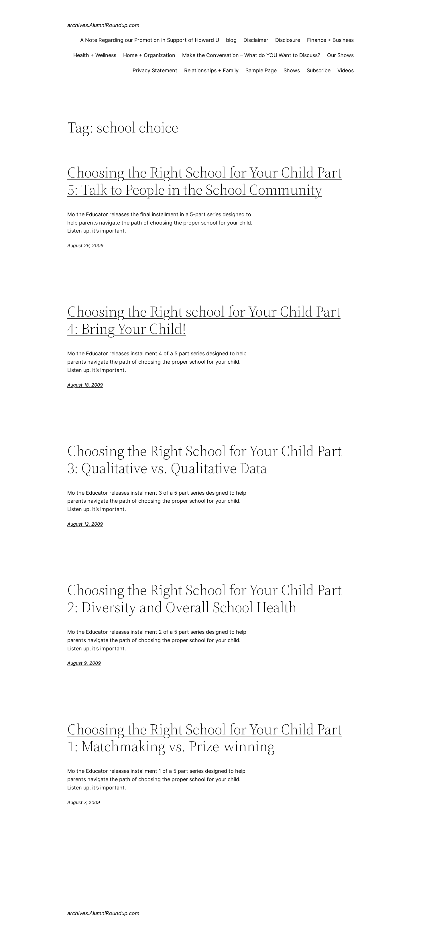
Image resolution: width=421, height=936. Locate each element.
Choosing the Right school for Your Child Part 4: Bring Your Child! (204, 320)
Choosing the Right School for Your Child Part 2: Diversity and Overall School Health (204, 598)
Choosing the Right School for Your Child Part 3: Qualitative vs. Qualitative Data (204, 459)
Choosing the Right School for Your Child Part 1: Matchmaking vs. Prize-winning (204, 738)
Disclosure (287, 40)
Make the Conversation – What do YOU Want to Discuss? (251, 55)
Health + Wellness (94, 55)
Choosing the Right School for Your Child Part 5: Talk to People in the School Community (204, 181)
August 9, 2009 (84, 663)
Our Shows (340, 55)
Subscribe (318, 70)
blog (231, 40)
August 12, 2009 (85, 524)
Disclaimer (255, 40)
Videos (345, 70)
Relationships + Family (211, 70)
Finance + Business (330, 40)
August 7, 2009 (83, 802)
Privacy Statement (155, 70)
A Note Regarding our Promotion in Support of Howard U (149, 40)
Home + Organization (149, 55)
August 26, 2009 (85, 245)
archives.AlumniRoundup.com (103, 25)
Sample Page (261, 70)
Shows (292, 70)
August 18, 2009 (85, 385)
